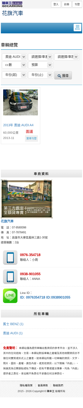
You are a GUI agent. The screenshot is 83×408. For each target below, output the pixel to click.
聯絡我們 (58, 385)
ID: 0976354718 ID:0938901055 (45, 297)
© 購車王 (49, 391)
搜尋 (65, 75)
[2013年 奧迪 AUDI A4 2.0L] (20, 104)
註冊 (66, 4)
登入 (56, 4)
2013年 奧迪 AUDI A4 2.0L (18, 125)
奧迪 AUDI (13, 333)
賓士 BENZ (13, 324)
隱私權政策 (26, 385)
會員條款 (43, 385)
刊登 (77, 4)
